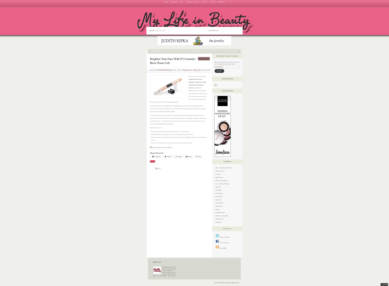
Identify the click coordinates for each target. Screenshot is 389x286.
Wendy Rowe (218, 222)
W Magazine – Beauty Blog (221, 215)
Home (166, 2)
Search (213, 2)
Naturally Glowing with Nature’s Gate (156, 51)
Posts (156, 30)
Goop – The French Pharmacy (222, 183)
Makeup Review (187, 70)
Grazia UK (217, 187)
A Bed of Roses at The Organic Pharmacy (235, 51)
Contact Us (204, 2)
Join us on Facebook (224, 242)
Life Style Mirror (219, 203)
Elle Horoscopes (219, 177)
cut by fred (218, 174)
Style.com (217, 209)
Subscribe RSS (222, 248)
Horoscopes (221, 2)
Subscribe (219, 71)
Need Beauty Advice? (192, 2)
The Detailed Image (220, 212)
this (197, 51)
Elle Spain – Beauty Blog (221, 180)
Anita (182, 2)
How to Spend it (219, 193)
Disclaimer (173, 2)
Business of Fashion (220, 171)
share (192, 51)
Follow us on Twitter (224, 237)
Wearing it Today (219, 219)
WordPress (222, 282)
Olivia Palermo (218, 206)
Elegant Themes (235, 282)
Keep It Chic (218, 199)
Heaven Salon (218, 190)
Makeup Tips (197, 70)
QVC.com (191, 90)
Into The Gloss (218, 196)
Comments (162, 30)
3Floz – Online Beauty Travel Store (223, 168)
